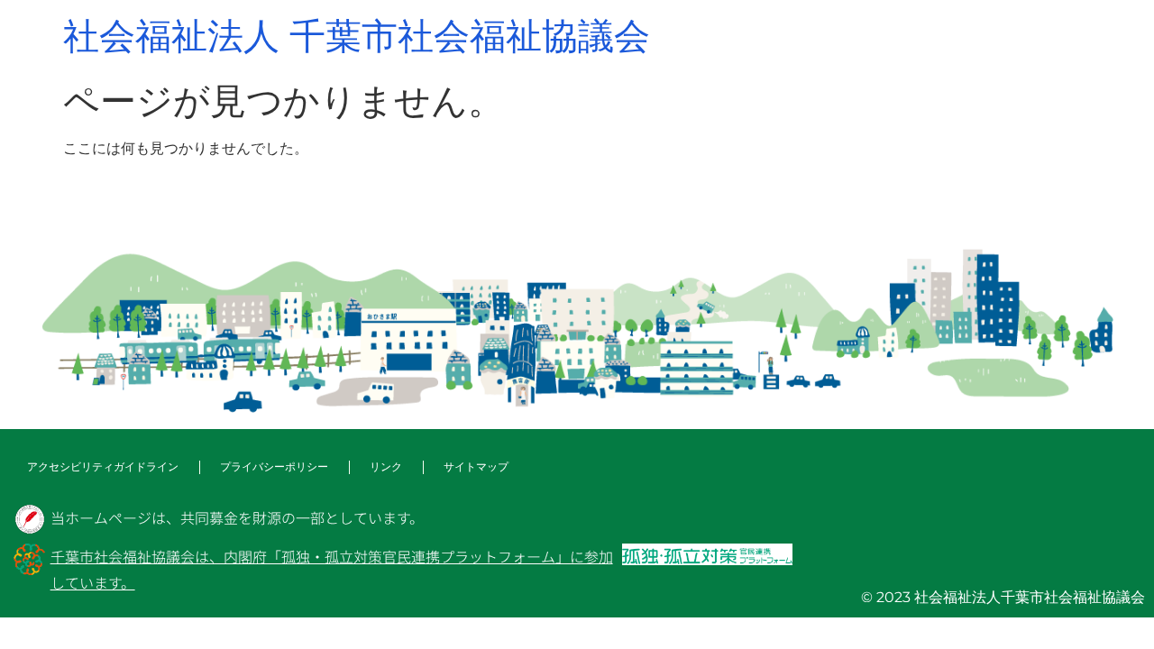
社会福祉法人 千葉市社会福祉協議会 (356, 36)
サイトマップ (476, 466)
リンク (386, 466)
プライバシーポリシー (274, 466)
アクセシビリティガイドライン (103, 466)
